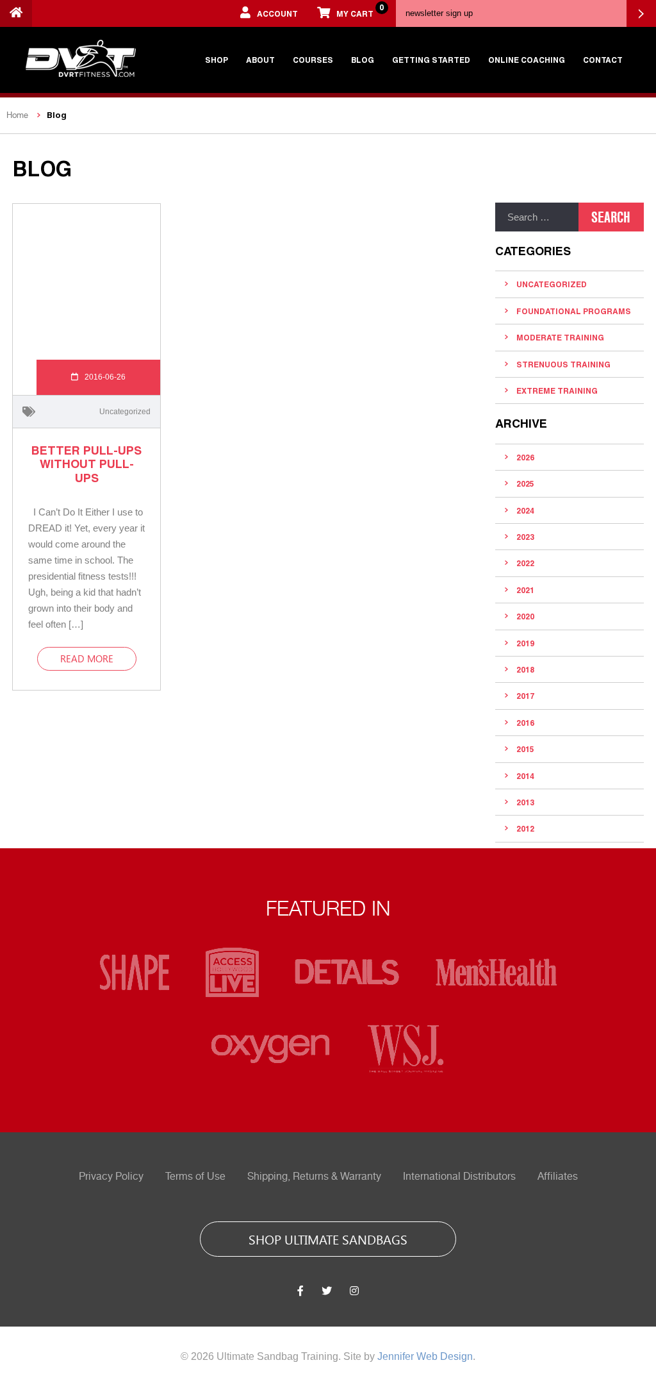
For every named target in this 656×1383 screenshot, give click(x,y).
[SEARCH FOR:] (536, 217)
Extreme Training (557, 390)
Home (17, 115)
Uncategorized (125, 411)
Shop (216, 59)
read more (86, 658)
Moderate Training (560, 337)
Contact (603, 59)
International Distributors (459, 1176)
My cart (359, 10)
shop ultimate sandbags (328, 1239)
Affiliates (557, 1176)
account (277, 13)
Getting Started (431, 59)
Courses (313, 59)
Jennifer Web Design (425, 1356)
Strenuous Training (563, 364)
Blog (362, 59)
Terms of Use (195, 1176)
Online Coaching (526, 59)
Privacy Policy (111, 1176)
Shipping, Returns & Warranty (314, 1176)
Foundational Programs (573, 310)
